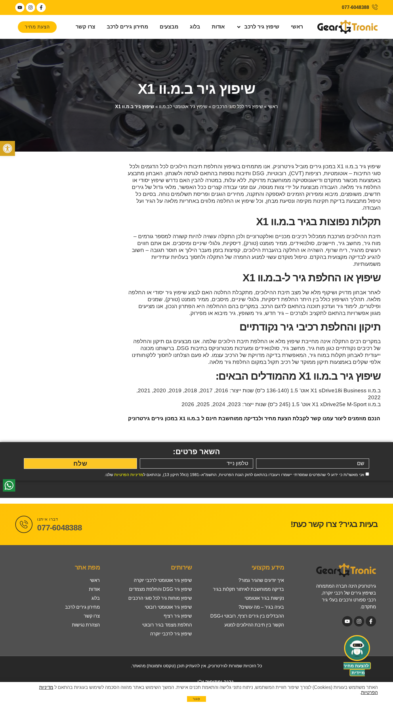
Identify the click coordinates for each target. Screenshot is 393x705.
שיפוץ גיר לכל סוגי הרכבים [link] (237, 106)
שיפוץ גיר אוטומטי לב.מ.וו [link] (183, 106)
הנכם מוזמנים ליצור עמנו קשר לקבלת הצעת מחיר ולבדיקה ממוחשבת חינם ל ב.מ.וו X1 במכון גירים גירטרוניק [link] (254, 418)
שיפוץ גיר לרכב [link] (261, 27)
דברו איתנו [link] (47, 519)
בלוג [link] (195, 27)
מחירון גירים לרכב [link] (127, 27)
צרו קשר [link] (85, 27)
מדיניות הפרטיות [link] (128, 474)
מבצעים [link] (169, 27)
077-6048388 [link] (59, 527)
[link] (7, 148)
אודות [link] (218, 27)
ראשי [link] (297, 27)
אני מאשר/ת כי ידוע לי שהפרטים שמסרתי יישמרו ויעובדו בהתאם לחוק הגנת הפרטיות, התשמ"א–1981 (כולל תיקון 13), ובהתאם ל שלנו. (234, 474)
